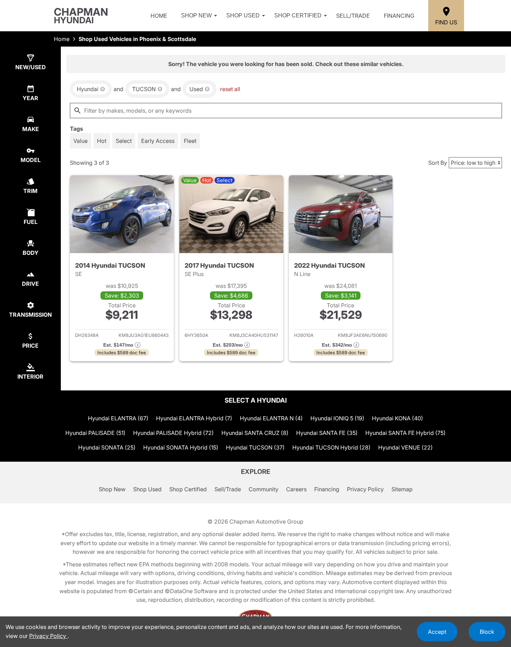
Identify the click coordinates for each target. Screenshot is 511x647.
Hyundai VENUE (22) (405, 447)
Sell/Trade (353, 15)
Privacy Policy (365, 489)
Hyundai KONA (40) (397, 418)
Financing (399, 15)
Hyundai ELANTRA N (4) (271, 418)
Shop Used (243, 15)
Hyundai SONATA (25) (107, 447)
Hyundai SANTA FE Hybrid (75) (405, 432)
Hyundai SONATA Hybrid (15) (180, 447)
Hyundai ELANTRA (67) (118, 418)
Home (159, 15)
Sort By (437, 162)
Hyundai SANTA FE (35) (327, 432)
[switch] (80, 140)
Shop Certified (298, 15)
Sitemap (402, 489)
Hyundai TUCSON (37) (255, 447)
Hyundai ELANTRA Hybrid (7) (194, 418)
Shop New (196, 15)
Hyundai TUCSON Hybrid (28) (331, 447)
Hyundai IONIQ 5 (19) (337, 418)
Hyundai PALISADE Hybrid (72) (173, 432)
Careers (296, 489)
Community (263, 489)
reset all (230, 89)
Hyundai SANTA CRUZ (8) (255, 432)
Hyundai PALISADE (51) (95, 432)
